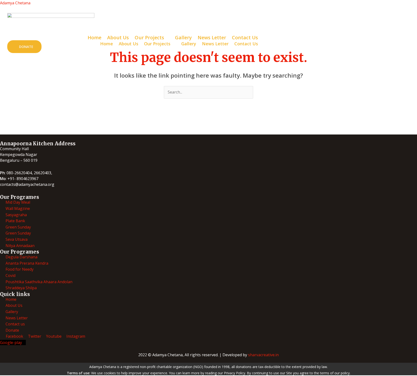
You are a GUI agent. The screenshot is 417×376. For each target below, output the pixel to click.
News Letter (215, 44)
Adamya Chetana (15, 3)
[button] (159, 43)
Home (106, 44)
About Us (128, 44)
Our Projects (157, 44)
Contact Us (246, 44)
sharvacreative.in (263, 354)
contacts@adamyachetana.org (27, 184)
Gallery (188, 44)
